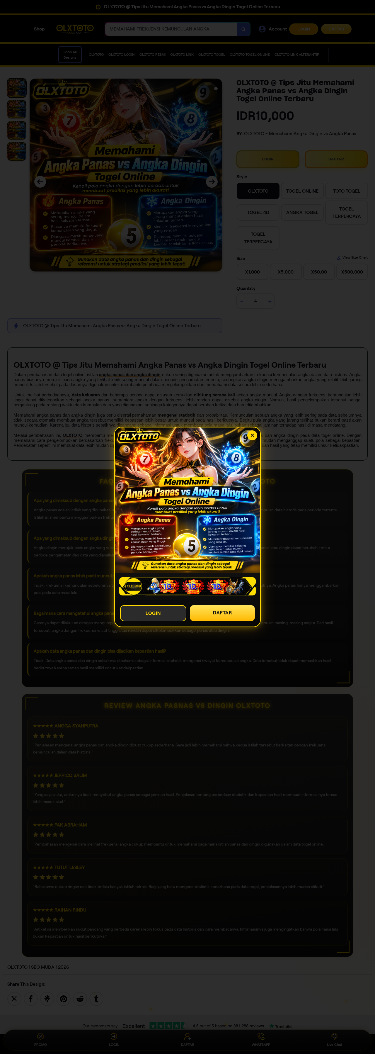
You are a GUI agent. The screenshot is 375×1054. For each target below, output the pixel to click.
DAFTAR (222, 612)
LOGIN (153, 613)
